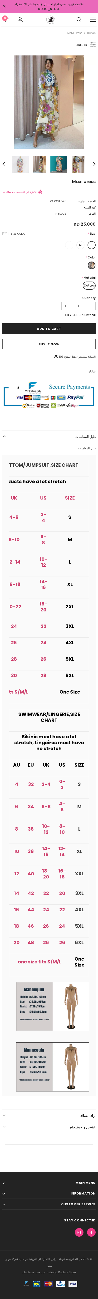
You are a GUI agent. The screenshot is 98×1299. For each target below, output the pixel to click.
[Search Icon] (79, 19)
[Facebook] (91, 1232)
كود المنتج (90, 207)
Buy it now (49, 344)
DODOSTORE (57, 201)
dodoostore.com (35, 1272)
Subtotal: (89, 315)
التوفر (92, 214)
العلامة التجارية (87, 201)
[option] (49, 102)
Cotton (89, 285)
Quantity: (89, 298)
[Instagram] (79, 1232)
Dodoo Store (66, 1272)
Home (91, 33)
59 (62, 357)
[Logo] (50, 19)
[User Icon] (20, 19)
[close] (4, 6)
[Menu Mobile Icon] (93, 20)
